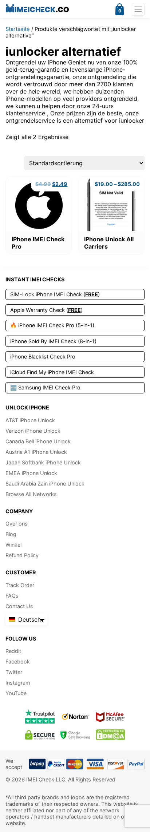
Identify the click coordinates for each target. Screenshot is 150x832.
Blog (10, 534)
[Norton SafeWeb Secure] (75, 716)
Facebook (17, 661)
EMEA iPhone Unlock (31, 473)
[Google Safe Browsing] (75, 734)
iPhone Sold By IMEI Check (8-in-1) (53, 341)
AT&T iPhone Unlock (30, 420)
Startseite (17, 29)
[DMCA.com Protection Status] (110, 734)
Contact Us (19, 606)
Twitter (13, 672)
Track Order (19, 585)
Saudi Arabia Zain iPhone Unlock (44, 483)
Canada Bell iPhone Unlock (38, 441)
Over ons (16, 523)
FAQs (12, 596)
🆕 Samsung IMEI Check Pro (45, 387)
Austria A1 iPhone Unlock (36, 452)
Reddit (13, 651)
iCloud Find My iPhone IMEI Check (52, 372)
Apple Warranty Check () (46, 310)
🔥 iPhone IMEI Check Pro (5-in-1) (52, 325)
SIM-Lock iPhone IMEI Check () (55, 294)
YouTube (16, 693)
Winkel (13, 545)
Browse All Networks (31, 494)
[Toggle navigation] (138, 9)
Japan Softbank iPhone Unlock (43, 462)
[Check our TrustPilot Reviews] (40, 716)
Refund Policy (22, 555)
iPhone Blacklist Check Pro (42, 356)
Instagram (17, 683)
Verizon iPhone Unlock (32, 431)
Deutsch (28, 619)
